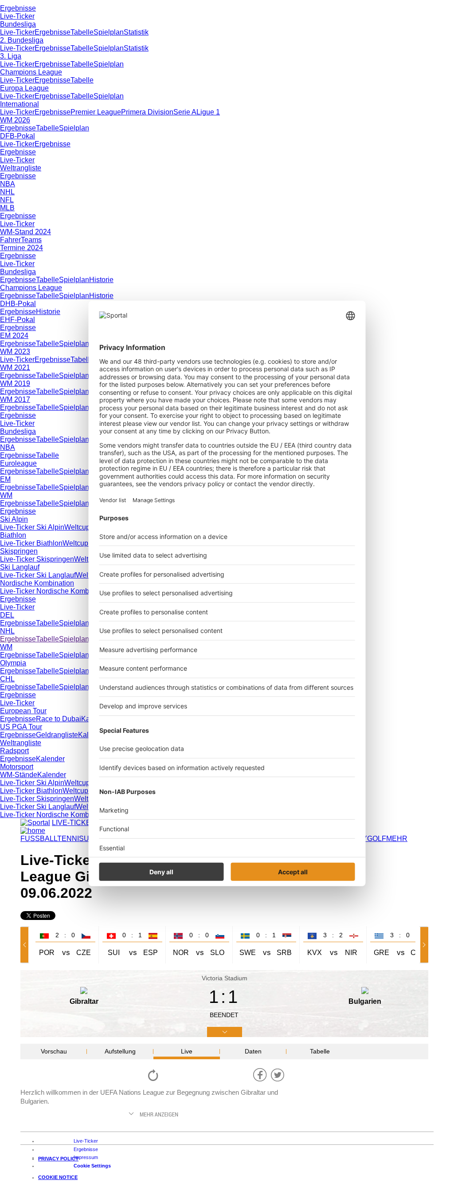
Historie (101, 279)
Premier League (95, 112)
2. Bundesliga (21, 40)
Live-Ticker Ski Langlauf (38, 575)
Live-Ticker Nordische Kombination (55, 591)
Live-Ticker (17, 16)
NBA (7, 184)
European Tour (23, 711)
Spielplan (109, 32)
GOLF (376, 838)
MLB (7, 208)
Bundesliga (18, 24)
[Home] (32, 830)
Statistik (136, 32)
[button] (26, 944)
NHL (7, 192)
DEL (7, 615)
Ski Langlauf (19, 567)
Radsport (14, 751)
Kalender (50, 759)
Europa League (24, 88)
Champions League (31, 72)
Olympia (13, 663)
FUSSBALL (38, 838)
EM (5, 479)
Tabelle (82, 32)
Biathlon (13, 535)
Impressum (86, 1157)
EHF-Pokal (17, 319)
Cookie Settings (92, 1165)
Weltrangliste (20, 168)
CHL (7, 679)
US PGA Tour (21, 727)
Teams (31, 240)
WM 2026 (15, 120)
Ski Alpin (14, 519)
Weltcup (77, 527)
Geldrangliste (57, 735)
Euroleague (18, 463)
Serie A (184, 112)
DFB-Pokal (17, 136)
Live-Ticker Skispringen (37, 559)
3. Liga (10, 56)
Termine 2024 (21, 248)
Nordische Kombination (37, 583)
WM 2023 (15, 351)
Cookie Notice (58, 1177)
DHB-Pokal (18, 303)
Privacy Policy (58, 1158)
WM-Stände (18, 774)
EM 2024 (14, 335)
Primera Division (147, 112)
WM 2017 (15, 399)
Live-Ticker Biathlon (31, 543)
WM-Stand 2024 (25, 232)
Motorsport (16, 766)
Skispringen (19, 551)
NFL (7, 200)
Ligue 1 (208, 112)
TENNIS (70, 838)
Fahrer (10, 240)
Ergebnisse (18, 8)
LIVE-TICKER (74, 822)
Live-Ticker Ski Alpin (32, 527)
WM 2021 (15, 367)
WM (6, 495)
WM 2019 (15, 383)
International (19, 104)
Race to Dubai (58, 719)
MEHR (396, 838)
